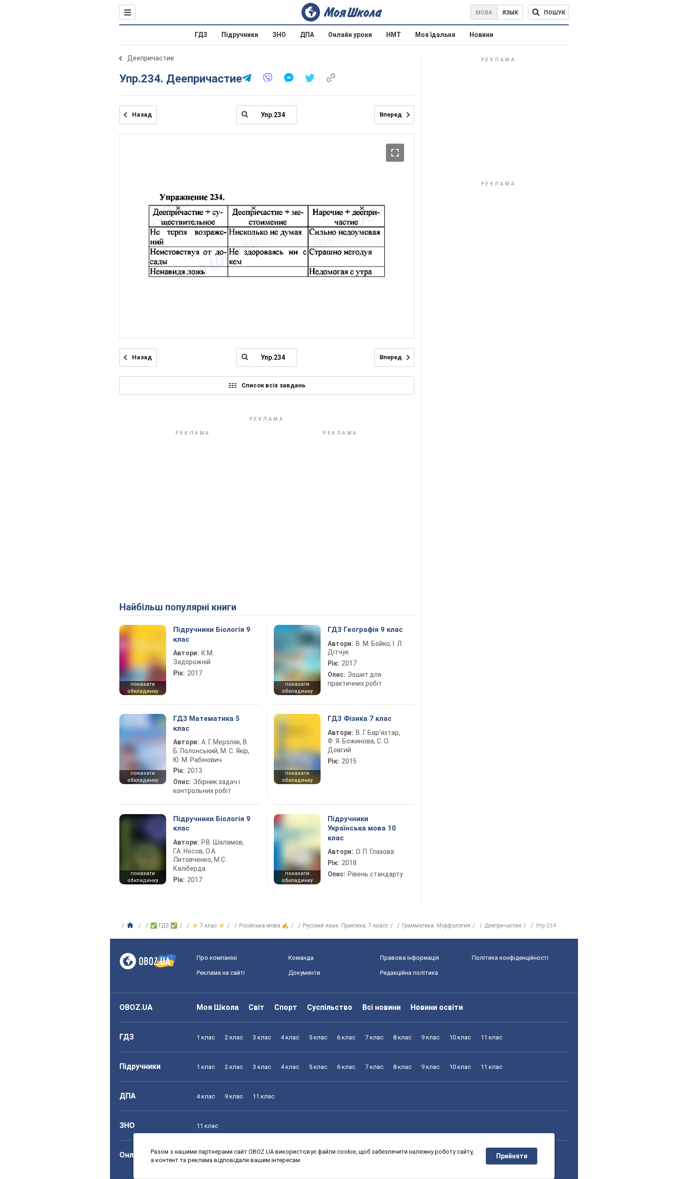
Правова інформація (409, 957)
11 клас (491, 1037)
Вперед (391, 114)
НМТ (393, 34)
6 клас (346, 1037)
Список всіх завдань (274, 385)
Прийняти (511, 1156)
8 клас (402, 1037)
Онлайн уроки (350, 34)
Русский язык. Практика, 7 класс (345, 925)
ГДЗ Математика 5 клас (206, 723)
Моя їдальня (435, 34)
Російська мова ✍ (264, 925)
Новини (481, 34)
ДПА (307, 34)
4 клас (290, 1037)
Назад (142, 114)
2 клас (234, 1037)
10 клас (460, 1037)
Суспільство (329, 1007)
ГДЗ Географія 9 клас (365, 629)
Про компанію (217, 957)
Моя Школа (218, 1007)
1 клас (206, 1037)
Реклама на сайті (221, 972)
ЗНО (279, 34)
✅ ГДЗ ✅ (163, 925)
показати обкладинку (142, 687)
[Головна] (131, 925)
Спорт (285, 1007)
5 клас (318, 1037)
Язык (510, 12)
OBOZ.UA (136, 1007)
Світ (256, 1007)
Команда (301, 957)
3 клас (262, 1037)
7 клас (374, 1037)
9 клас (430, 1037)
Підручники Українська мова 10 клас (362, 828)
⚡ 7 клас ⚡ (208, 925)
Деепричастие (150, 58)
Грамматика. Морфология (436, 925)
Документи (304, 972)
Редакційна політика (409, 972)
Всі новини (381, 1007)
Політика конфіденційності (510, 957)
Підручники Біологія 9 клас (211, 634)
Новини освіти (436, 1007)
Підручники (239, 34)
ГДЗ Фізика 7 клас (360, 718)
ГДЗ (201, 34)
